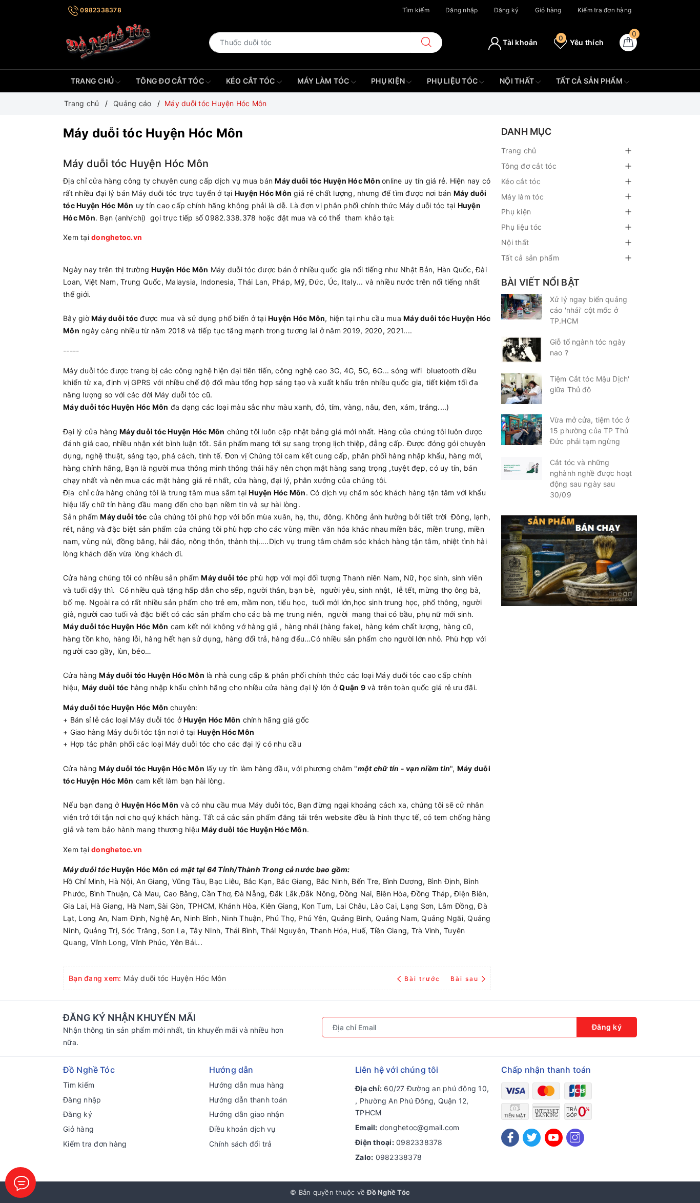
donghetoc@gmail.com (420, 1127)
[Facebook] (510, 1138)
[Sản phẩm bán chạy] (569, 559)
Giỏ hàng (548, 10)
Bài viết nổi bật (540, 282)
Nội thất (518, 80)
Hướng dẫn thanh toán (248, 1099)
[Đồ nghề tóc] (108, 41)
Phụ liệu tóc (453, 80)
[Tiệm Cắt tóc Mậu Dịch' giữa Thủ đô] (521, 388)
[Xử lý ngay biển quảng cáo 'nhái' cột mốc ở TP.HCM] (521, 306)
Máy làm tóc (324, 80)
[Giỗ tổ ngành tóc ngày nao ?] (521, 349)
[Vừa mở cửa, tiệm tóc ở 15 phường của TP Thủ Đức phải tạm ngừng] (521, 429)
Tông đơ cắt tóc (170, 80)
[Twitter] (532, 1138)
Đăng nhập (461, 10)
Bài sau (464, 979)
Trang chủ (93, 80)
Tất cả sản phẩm (590, 80)
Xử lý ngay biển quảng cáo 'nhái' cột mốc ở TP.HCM (588, 310)
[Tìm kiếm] (426, 42)
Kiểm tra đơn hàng (604, 10)
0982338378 (99, 10)
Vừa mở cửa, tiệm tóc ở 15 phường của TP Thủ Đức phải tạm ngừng (589, 430)
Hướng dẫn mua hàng (246, 1084)
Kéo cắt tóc (251, 80)
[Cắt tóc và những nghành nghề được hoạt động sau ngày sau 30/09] (521, 468)
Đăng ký (506, 10)
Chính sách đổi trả (240, 1143)
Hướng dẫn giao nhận (246, 1114)
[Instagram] (575, 1138)
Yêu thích (581, 42)
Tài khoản (519, 42)
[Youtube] (554, 1138)
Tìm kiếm (415, 10)
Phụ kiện (388, 80)
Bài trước (423, 979)
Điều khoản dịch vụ (242, 1129)
